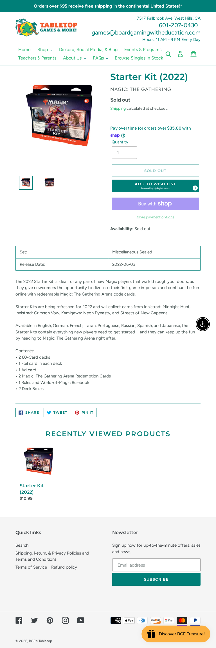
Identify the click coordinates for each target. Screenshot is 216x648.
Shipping (118, 108)
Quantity (120, 142)
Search (21, 545)
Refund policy (64, 567)
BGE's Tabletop (40, 641)
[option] (23, 184)
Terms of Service (31, 567)
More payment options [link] (155, 217)
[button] (155, 186)
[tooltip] (195, 188)
